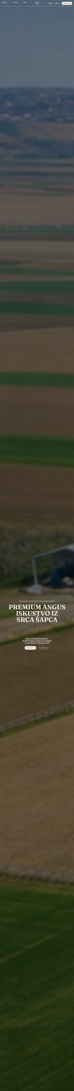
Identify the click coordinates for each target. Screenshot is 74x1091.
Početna (4, 2)
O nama (15, 2)
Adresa (57, 3)
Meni (24, 2)
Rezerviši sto (67, 3)
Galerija (50, 3)
